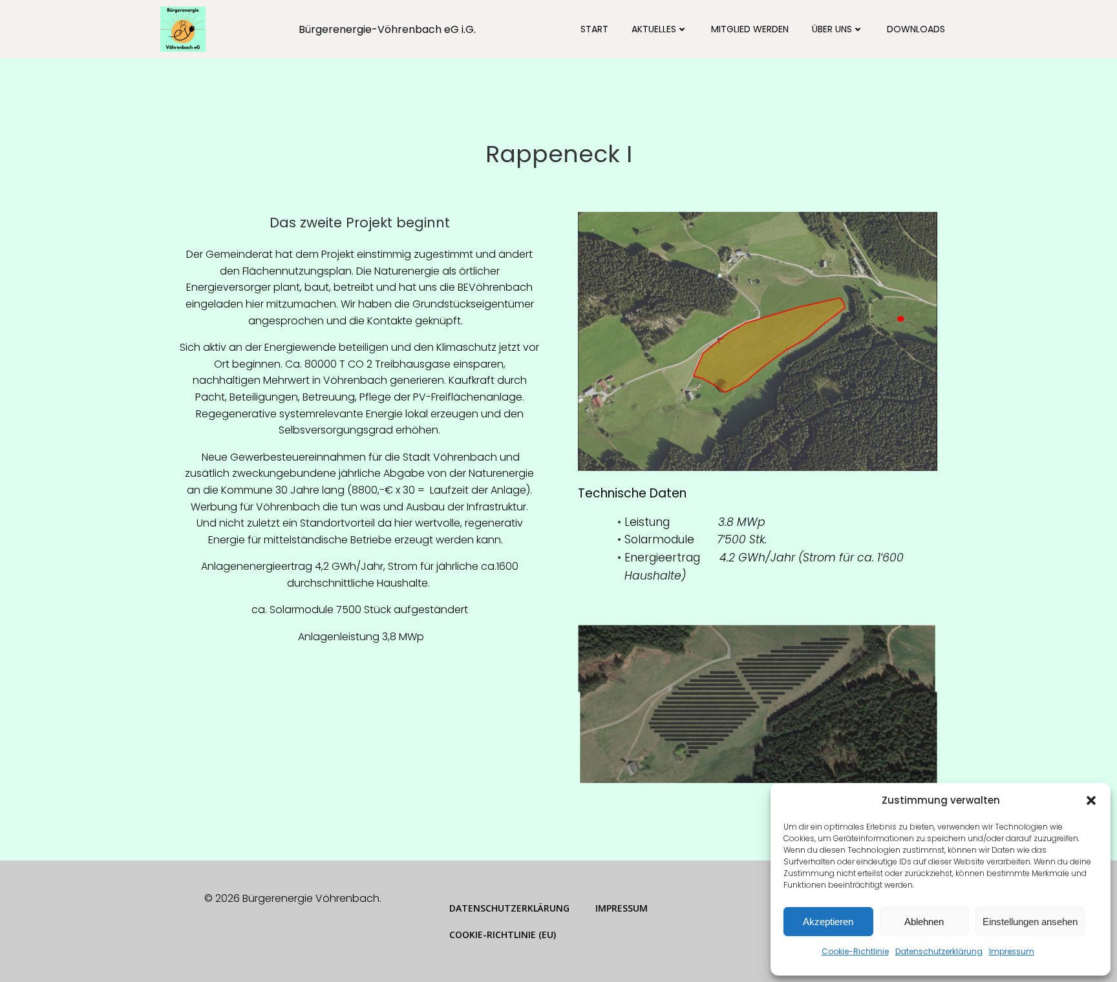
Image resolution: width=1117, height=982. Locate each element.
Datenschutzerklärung (939, 951)
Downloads (916, 29)
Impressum (1011, 951)
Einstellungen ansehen (1030, 921)
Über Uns (832, 29)
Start (594, 29)
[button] (1091, 800)
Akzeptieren (828, 921)
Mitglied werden (750, 29)
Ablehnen (924, 921)
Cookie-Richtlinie (855, 951)
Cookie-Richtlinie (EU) (502, 934)
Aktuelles (654, 29)
